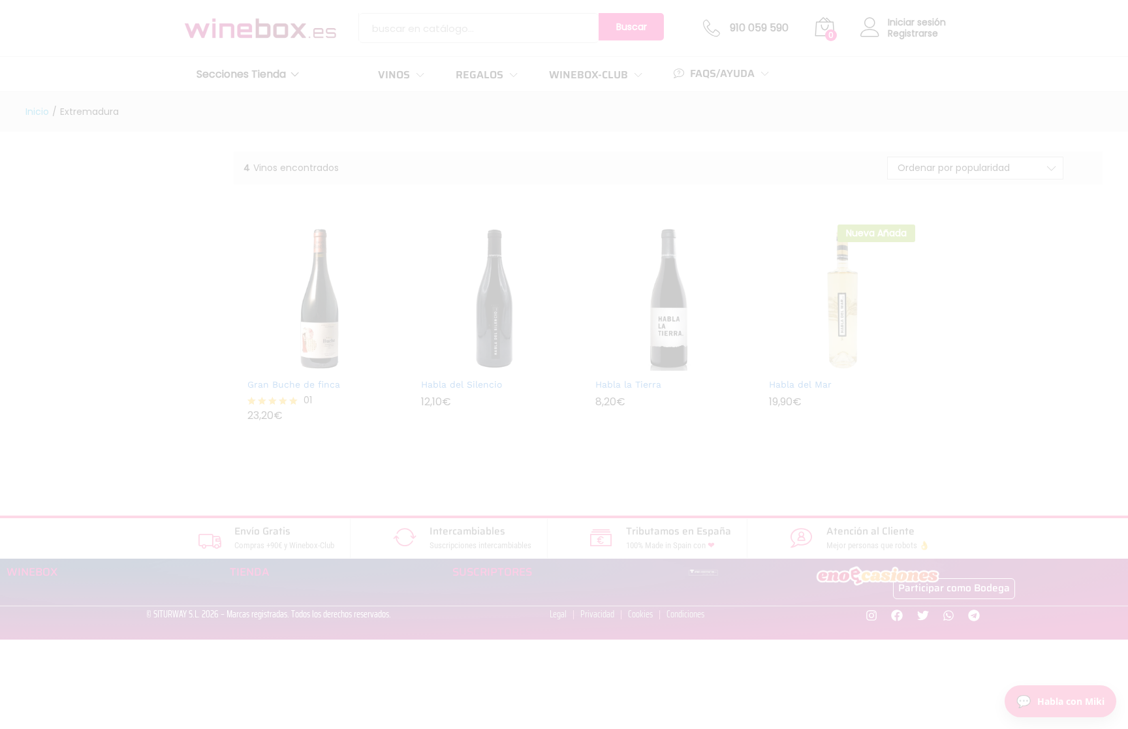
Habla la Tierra (628, 384)
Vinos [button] (394, 75)
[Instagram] (872, 616)
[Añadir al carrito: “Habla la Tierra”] (653, 358)
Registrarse (913, 33)
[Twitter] (923, 616)
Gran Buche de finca (293, 384)
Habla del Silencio (461, 384)
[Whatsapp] (948, 616)
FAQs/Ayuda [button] (722, 73)
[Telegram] (973, 616)
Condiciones (685, 614)
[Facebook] (897, 616)
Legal (558, 614)
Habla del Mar (800, 384)
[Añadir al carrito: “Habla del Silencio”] (479, 358)
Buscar (631, 26)
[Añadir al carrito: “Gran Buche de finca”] (305, 358)
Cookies (640, 614)
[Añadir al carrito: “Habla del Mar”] (827, 358)
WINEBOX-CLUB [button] (588, 75)
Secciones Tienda (241, 74)
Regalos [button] (479, 75)
